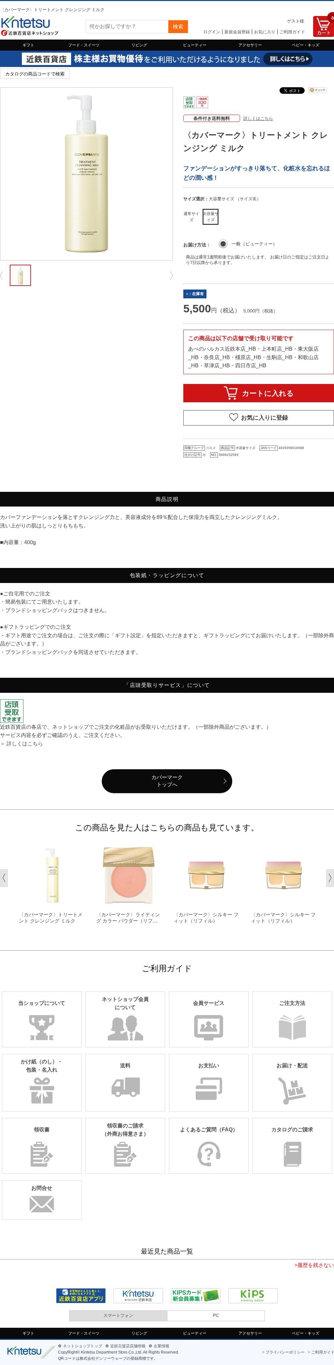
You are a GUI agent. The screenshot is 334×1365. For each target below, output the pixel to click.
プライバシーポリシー (285, 1352)
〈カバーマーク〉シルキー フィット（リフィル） (206, 918)
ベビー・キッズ (305, 45)
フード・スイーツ (83, 45)
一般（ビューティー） (254, 243)
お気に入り (264, 31)
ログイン (211, 31)
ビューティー (194, 45)
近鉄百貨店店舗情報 (127, 1346)
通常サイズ (191, 216)
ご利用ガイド (292, 31)
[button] (4, 878)
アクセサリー (250, 45)
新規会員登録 (237, 31)
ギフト (28, 45)
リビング (139, 45)
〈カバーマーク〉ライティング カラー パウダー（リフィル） (128, 918)
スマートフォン (118, 1315)
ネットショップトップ (82, 1346)
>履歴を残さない (314, 1265)
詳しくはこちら (258, 118)
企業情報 (161, 1346)
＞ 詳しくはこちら (21, 743)
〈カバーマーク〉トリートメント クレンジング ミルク (51, 918)
